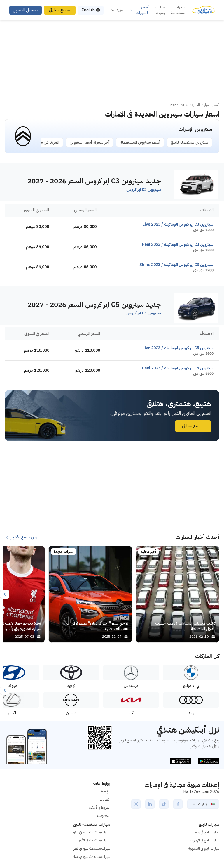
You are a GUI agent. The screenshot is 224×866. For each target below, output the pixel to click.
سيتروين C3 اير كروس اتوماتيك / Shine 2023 (176, 265)
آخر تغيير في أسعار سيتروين (89, 142)
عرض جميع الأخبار (24, 537)
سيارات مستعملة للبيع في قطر (92, 848)
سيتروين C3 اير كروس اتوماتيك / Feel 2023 (178, 244)
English (88, 10)
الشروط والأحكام (99, 807)
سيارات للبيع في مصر (207, 832)
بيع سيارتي (57, 10)
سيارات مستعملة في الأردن (94, 840)
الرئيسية (105, 791)
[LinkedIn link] (150, 804)
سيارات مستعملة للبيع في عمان (91, 856)
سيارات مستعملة (178, 10)
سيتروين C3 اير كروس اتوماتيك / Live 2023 (178, 224)
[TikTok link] (164, 804)
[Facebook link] (178, 804)
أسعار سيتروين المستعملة (140, 142)
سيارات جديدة (160, 10)
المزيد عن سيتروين (44, 142)
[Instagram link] (136, 804)
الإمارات (203, 804)
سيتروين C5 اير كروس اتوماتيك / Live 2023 (178, 348)
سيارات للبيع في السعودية (203, 848)
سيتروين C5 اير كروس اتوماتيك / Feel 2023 (178, 368)
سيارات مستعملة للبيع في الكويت (90, 832)
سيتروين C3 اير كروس (143, 190)
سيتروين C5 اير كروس (143, 313)
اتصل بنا (105, 799)
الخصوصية (103, 815)
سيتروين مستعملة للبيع (189, 142)
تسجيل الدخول (25, 10)
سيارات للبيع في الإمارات (204, 840)
